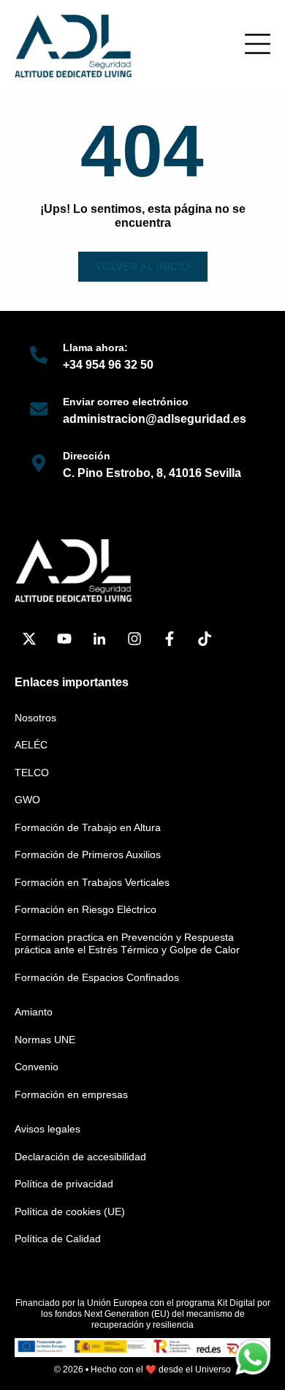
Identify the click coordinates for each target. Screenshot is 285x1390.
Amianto (34, 1012)
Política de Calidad (58, 1238)
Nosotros (35, 718)
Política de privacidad (64, 1184)
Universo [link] (213, 1369)
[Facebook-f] (169, 638)
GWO (27, 799)
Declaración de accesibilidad (80, 1156)
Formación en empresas (71, 1094)
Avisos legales (47, 1129)
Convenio (36, 1066)
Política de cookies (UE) (70, 1211)
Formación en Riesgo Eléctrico (85, 909)
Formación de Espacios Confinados (97, 977)
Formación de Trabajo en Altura (88, 827)
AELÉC (31, 745)
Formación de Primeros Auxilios (88, 854)
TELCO (32, 772)
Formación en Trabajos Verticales (92, 882)
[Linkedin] (99, 638)
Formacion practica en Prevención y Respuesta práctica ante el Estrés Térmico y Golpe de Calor (127, 943)
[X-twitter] (29, 638)
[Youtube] (64, 638)
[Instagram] (134, 638)
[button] (257, 44)
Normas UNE (45, 1039)
